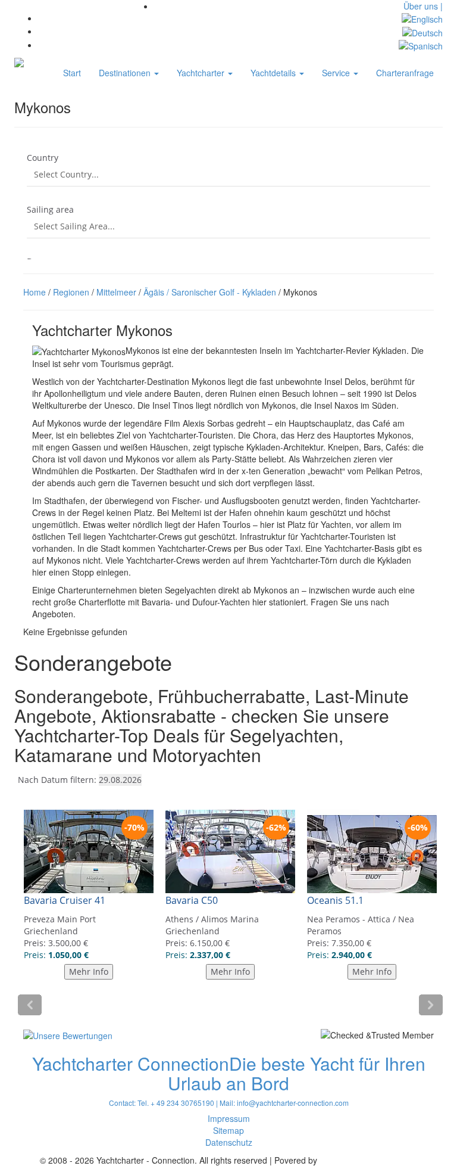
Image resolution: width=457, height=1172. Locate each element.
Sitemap (228, 1130)
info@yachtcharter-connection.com (293, 1103)
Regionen (71, 292)
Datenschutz (228, 1142)
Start (72, 73)
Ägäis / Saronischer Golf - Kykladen (209, 292)
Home (34, 292)
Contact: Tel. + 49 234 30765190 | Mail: (173, 1103)
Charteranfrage (405, 73)
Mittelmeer (116, 292)
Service (337, 73)
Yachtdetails (274, 73)
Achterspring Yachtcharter (368, 1160)
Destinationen (126, 73)
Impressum (229, 1118)
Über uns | (423, 6)
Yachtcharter (202, 73)
